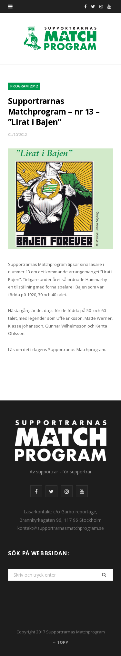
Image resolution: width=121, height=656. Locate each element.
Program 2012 (24, 86)
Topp (62, 642)
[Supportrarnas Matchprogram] (60, 39)
